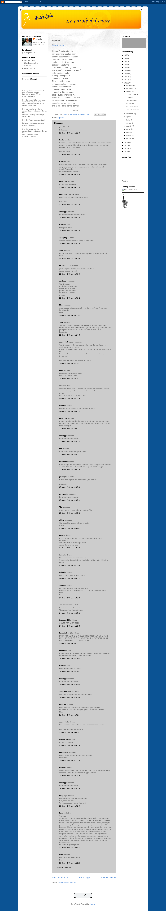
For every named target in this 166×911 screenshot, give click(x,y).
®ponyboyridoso (65, 691)
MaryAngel (63, 795)
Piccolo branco (29, 68)
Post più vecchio (108, 877)
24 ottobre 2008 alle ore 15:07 (69, 672)
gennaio (129, 138)
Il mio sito (27, 66)
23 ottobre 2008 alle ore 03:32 (69, 513)
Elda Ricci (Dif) (29, 60)
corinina (62, 767)
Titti (60, 507)
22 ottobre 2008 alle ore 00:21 (69, 429)
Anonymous (33, 129)
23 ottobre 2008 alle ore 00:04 (69, 500)
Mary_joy (62, 704)
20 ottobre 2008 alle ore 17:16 (69, 205)
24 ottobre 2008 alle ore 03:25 (69, 598)
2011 (126, 74)
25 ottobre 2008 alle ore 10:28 (69, 760)
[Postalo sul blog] (98, 114)
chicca (61, 520)
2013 (126, 67)
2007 (126, 142)
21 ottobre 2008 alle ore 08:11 (69, 298)
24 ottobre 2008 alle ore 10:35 (69, 626)
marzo (128, 132)
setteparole (63, 461)
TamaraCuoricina (65, 605)
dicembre (129, 86)
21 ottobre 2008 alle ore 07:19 (69, 274)
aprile (128, 129)
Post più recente (60, 877)
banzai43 (32, 100)
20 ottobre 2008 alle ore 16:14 (69, 187)
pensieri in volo (34, 109)
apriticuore (63, 281)
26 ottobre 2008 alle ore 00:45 (69, 789)
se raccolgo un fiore (34, 102)
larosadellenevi (65, 633)
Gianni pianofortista (31, 63)
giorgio (62, 650)
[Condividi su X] (100, 114)
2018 (126, 61)
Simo (61, 250)
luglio (128, 120)
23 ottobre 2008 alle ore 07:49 (69, 528)
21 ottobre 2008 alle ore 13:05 (69, 315)
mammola (63, 722)
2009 (126, 80)
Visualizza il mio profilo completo (39, 43)
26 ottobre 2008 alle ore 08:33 (69, 848)
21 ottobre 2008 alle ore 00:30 (69, 218)
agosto (129, 117)
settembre (130, 114)
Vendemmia (130, 104)
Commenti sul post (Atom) (68, 882)
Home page (84, 877)
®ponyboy (63, 238)
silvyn (61, 585)
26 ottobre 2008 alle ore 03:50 (69, 806)
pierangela (63, 181)
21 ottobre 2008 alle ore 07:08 (69, 259)
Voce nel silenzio (132, 107)
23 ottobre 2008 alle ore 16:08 (69, 565)
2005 (126, 148)
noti (60, 448)
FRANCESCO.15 (65, 266)
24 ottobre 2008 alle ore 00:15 (69, 578)
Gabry (61, 162)
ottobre (129, 92)
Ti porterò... (130, 97)
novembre (130, 89)
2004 (126, 152)
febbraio (129, 135)
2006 (126, 145)
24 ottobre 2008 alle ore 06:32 (69, 613)
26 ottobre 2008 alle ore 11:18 (69, 863)
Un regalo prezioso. (132, 110)
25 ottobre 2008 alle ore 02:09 (69, 697)
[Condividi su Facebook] (102, 114)
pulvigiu (39, 39)
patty (61, 535)
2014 (126, 64)
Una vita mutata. (131, 101)
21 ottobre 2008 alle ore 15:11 (69, 379)
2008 (126, 83)
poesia (61, 118)
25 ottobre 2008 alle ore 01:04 (69, 684)
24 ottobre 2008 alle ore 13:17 (69, 643)
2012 (126, 70)
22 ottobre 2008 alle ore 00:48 (69, 442)
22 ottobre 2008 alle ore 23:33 (69, 487)
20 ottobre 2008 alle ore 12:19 (69, 133)
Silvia (61, 855)
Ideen (61, 305)
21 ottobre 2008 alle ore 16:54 (69, 398)
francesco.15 (64, 620)
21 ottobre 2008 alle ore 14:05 (69, 335)
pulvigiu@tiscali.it (28, 53)
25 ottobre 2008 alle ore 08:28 (69, 745)
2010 (126, 77)
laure (61, 813)
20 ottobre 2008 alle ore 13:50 (69, 155)
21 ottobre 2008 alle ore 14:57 (69, 363)
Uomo (30, 120)
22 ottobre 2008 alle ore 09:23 (69, 455)
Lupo (61, 370)
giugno (128, 123)
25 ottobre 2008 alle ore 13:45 (69, 776)
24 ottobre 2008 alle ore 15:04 (69, 659)
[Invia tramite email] (95, 114)
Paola (61, 140)
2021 (126, 58)
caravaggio (63, 212)
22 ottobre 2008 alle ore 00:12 (69, 411)
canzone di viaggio (32, 93)
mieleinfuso (63, 752)
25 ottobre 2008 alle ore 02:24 (69, 715)
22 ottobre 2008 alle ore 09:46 (69, 470)
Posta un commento (64, 868)
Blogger (92, 904)
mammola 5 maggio (66, 194)
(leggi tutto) (31, 96)
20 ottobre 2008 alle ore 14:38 (69, 174)
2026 (126, 55)
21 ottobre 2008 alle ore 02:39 (69, 244)
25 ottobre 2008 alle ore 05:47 (69, 732)
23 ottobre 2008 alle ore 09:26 (69, 548)
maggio (129, 126)
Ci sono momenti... (132, 94)
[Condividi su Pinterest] (105, 114)
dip (30, 91)
